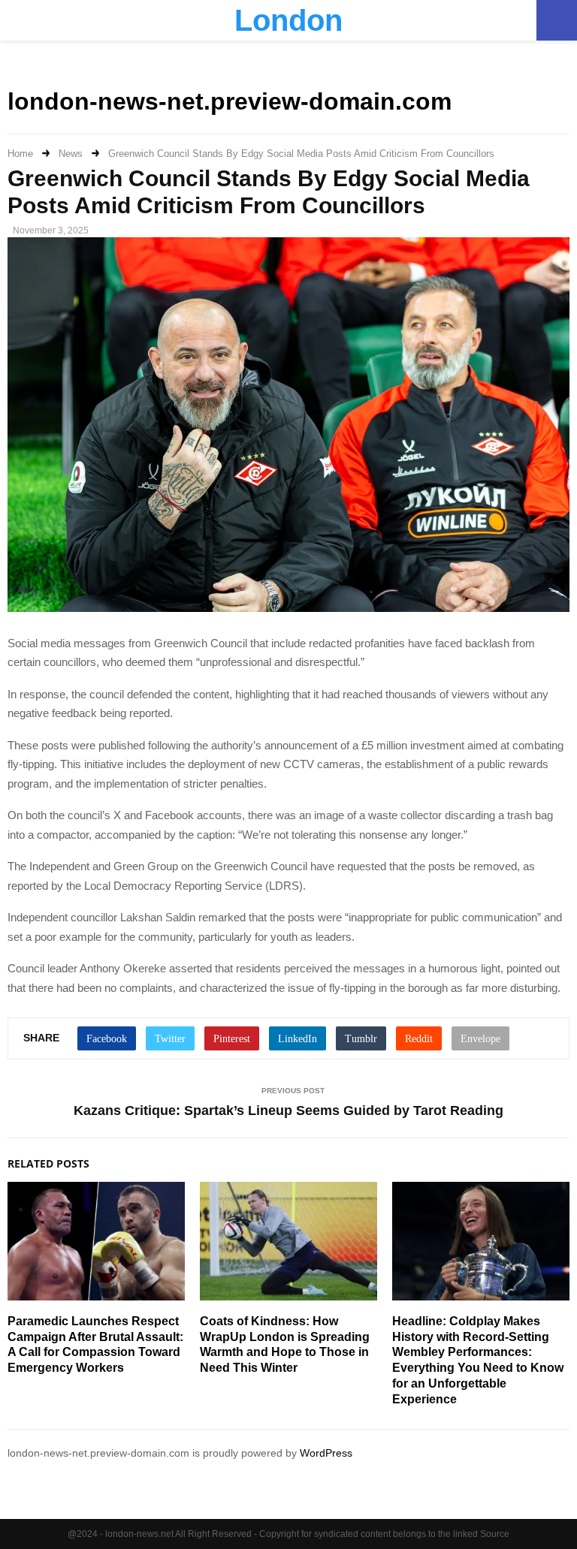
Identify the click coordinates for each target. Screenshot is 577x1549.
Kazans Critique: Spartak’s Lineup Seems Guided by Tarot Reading (288, 1110)
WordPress (326, 1453)
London (288, 20)
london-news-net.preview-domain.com (230, 101)
